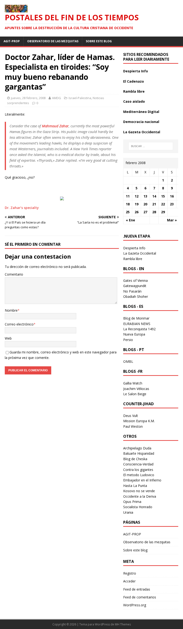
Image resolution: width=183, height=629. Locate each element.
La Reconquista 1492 (139, 329)
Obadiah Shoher (135, 296)
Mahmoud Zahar (55, 125)
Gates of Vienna (135, 280)
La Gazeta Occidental (141, 132)
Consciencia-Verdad (138, 464)
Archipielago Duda (137, 448)
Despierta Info (135, 71)
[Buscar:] (150, 146)
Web (8, 338)
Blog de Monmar (136, 318)
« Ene (130, 220)
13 (145, 196)
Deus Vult (130, 415)
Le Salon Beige (134, 394)
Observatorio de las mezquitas (52, 41)
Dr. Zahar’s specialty (22, 207)
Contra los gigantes (138, 469)
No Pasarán (132, 291)
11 (128, 196)
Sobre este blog (99, 41)
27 (145, 212)
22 (163, 204)
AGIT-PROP (12, 41)
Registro (129, 573)
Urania (128, 512)
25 (128, 212)
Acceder (129, 581)
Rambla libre (134, 91)
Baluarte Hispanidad (138, 453)
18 (128, 204)
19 (136, 204)
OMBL (128, 361)
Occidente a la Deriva (139, 496)
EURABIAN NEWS (136, 323)
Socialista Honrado (137, 507)
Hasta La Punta (135, 485)
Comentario (14, 274)
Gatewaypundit (134, 285)
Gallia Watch (132, 383)
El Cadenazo (133, 81)
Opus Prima (132, 501)
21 (154, 204)
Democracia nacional (141, 121)
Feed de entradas (136, 589)
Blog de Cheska (135, 459)
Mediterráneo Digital (141, 111)
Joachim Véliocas (136, 388)
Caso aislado (134, 101)
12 (136, 196)
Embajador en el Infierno (142, 480)
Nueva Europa (134, 334)
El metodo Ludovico (138, 475)
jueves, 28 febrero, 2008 (28, 98)
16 (172, 196)
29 (163, 212)
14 (154, 196)
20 (145, 204)
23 (172, 204)
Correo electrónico (19, 324)
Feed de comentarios (139, 597)
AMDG (56, 98)
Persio (128, 339)
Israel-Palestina (80, 98)
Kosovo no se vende (139, 491)
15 (163, 196)
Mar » (172, 220)
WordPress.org (134, 605)
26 (136, 212)
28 (154, 212)
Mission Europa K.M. (139, 421)
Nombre (11, 310)
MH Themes (123, 624)
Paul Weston (133, 426)
